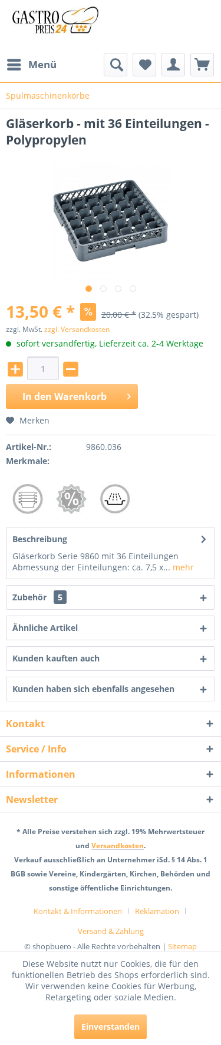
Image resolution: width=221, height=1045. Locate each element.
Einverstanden (110, 1026)
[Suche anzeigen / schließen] (115, 64)
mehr (182, 567)
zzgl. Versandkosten (77, 329)
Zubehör (37, 597)
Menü (42, 64)
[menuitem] (31, 64)
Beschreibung (39, 539)
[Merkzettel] (144, 64)
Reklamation (157, 911)
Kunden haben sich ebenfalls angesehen (93, 688)
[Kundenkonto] (173, 64)
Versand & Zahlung (111, 931)
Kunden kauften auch (56, 658)
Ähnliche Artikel (45, 627)
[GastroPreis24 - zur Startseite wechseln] (58, 26)
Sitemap (182, 946)
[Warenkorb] (202, 64)
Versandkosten (117, 846)
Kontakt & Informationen (78, 911)
